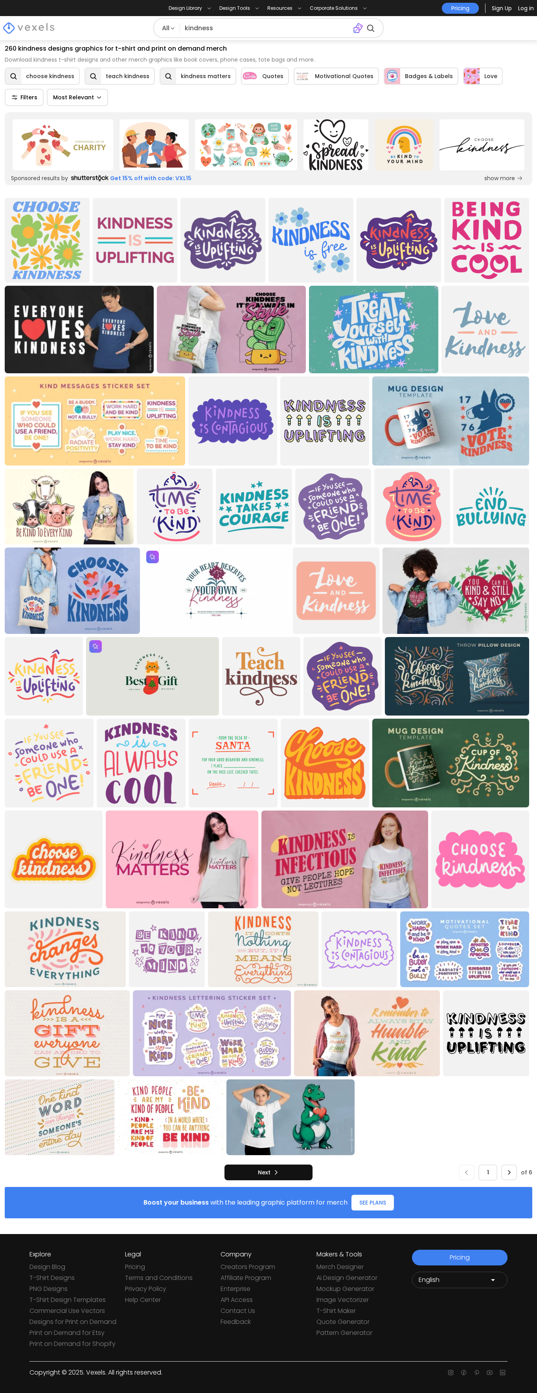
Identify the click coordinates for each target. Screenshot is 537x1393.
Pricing (135, 1266)
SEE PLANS (372, 1203)
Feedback (236, 1321)
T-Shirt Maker (336, 1310)
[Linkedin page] (503, 1372)
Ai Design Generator (346, 1277)
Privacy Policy (145, 1288)
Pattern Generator (344, 1332)
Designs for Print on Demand (72, 1321)
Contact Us (238, 1310)
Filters (28, 97)
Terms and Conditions (159, 1277)
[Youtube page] (490, 1372)
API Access (237, 1299)
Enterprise (235, 1288)
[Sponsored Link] (63, 144)
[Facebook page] (464, 1372)
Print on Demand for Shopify (72, 1343)
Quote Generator (343, 1321)
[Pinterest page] (477, 1372)
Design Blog (47, 1266)
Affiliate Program (246, 1277)
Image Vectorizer (342, 1299)
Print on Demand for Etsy (67, 1332)
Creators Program (248, 1266)
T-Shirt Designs (52, 1277)
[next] (509, 1172)
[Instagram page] (451, 1372)
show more (499, 178)
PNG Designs (48, 1288)
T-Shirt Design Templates (67, 1299)
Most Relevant (73, 97)
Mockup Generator (345, 1288)
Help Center (143, 1299)
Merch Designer (340, 1266)
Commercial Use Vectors (67, 1310)
